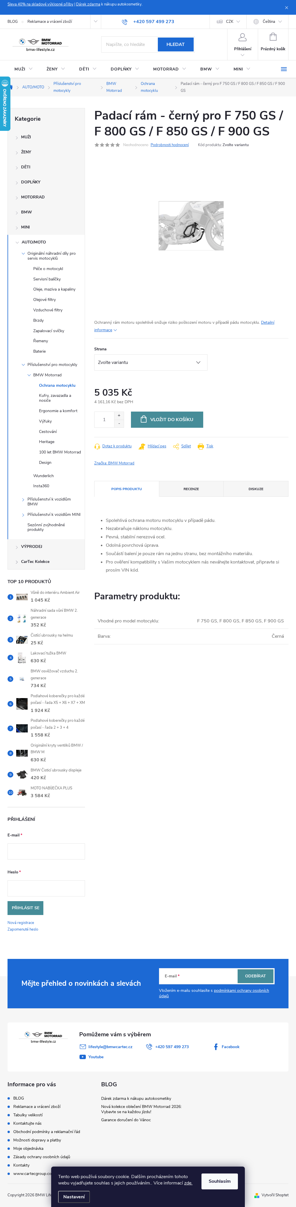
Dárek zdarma (88, 4)
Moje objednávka (28, 1148)
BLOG (13, 21)
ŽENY (26, 152)
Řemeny (40, 341)
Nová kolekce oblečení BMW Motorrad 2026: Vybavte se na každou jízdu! (141, 1109)
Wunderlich (43, 476)
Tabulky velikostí (27, 1115)
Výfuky (45, 421)
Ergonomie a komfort (58, 411)
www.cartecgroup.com (34, 1173)
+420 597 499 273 (172, 1047)
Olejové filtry (44, 299)
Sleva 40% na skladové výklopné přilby (40, 4)
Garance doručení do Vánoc (126, 1120)
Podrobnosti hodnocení (170, 145)
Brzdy (38, 320)
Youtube (95, 1057)
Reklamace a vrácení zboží (49, 21)
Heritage (46, 442)
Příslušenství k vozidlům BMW (49, 501)
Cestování (48, 431)
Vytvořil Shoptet (275, 1195)
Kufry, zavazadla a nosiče (55, 398)
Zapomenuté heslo (23, 929)
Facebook (231, 1047)
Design (45, 462)
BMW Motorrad (47, 375)
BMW (26, 212)
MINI (25, 227)
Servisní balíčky (47, 279)
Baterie (39, 351)
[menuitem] (24, 69)
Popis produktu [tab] (126, 489)
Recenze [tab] (191, 489)
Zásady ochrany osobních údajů (41, 1157)
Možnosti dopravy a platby (37, 1140)
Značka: (114, 463)
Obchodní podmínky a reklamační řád (46, 1132)
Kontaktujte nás (27, 1123)
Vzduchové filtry (47, 310)
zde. (188, 1183)
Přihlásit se (25, 908)
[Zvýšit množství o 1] (119, 416)
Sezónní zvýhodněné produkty (46, 527)
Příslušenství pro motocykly (52, 364)
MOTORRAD (33, 197)
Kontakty (21, 1165)
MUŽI (26, 137)
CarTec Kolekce (35, 561)
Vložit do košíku (171, 419)
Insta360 (41, 486)
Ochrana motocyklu (57, 385)
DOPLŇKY (30, 182)
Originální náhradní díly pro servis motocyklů (51, 256)
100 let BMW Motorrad (60, 452)
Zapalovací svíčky (48, 331)
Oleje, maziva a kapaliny (54, 289)
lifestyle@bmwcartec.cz (110, 1047)
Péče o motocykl (48, 268)
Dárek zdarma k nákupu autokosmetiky (136, 1098)
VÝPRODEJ (31, 546)
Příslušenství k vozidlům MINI (54, 514)
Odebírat (255, 976)
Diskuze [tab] (256, 489)
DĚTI (25, 167)
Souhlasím (220, 1181)
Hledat (175, 44)
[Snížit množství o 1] (119, 423)
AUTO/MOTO (34, 242)
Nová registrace (21, 922)
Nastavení (74, 1197)
